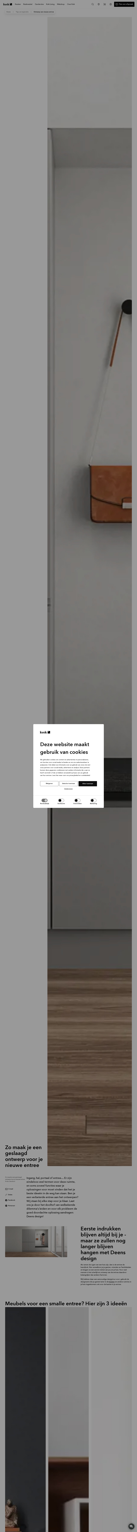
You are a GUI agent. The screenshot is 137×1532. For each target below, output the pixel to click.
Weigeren (49, 783)
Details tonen (68, 789)
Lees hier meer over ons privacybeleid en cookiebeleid (71, 775)
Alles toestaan (87, 783)
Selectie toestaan (68, 783)
